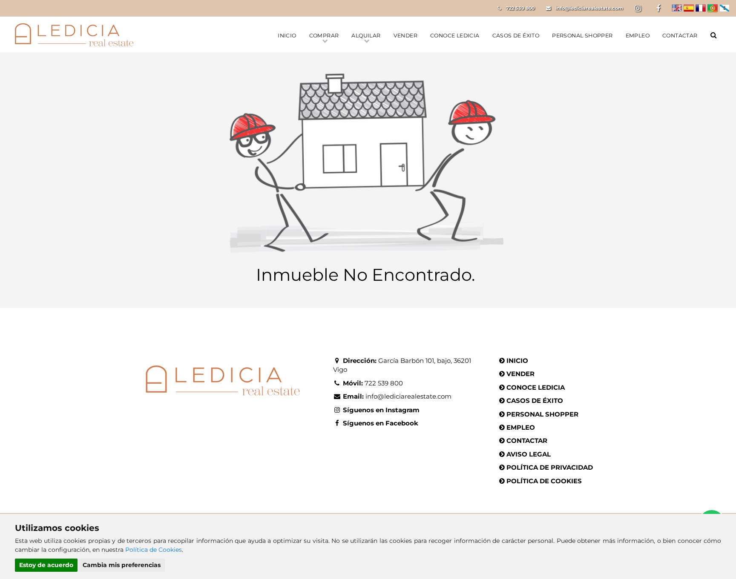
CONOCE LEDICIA (455, 35)
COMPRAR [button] (324, 35)
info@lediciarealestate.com (589, 8)
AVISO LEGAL (528, 454)
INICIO (287, 35)
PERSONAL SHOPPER (582, 35)
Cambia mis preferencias (122, 565)
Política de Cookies (153, 549)
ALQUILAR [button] (365, 35)
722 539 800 (520, 8)
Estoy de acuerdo (46, 565)
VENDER (405, 35)
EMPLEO (638, 35)
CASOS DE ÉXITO (516, 35)
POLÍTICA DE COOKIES (544, 481)
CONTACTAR (680, 35)
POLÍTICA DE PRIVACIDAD (549, 467)
